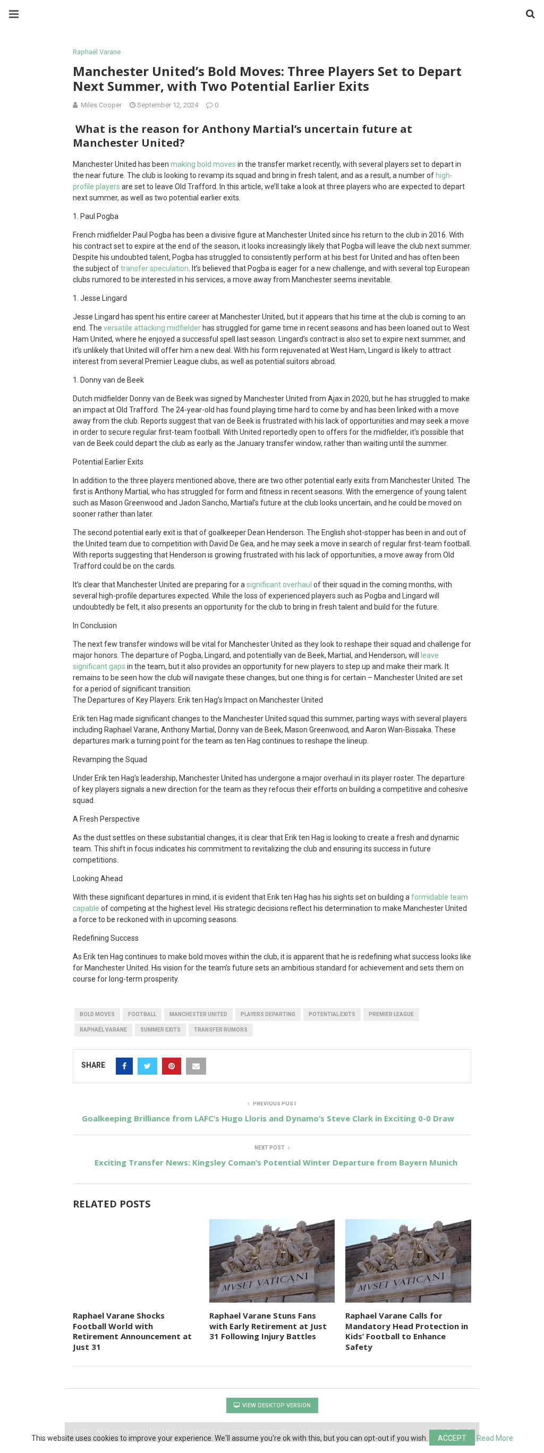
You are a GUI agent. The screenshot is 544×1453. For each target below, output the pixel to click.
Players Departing (268, 1014)
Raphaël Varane (97, 52)
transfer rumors (221, 1030)
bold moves (216, 164)
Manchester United (198, 1014)
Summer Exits (160, 1030)
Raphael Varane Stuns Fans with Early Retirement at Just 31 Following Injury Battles (268, 1325)
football (142, 1014)
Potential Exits (332, 1014)
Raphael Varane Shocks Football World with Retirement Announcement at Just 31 (132, 1331)
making (184, 164)
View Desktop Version (276, 1405)
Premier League (391, 1014)
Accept (452, 1438)
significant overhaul (279, 584)
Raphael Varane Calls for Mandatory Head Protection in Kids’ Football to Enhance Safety (406, 1331)
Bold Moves (97, 1014)
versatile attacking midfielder (152, 328)
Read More (495, 1438)
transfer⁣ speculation (155, 268)
